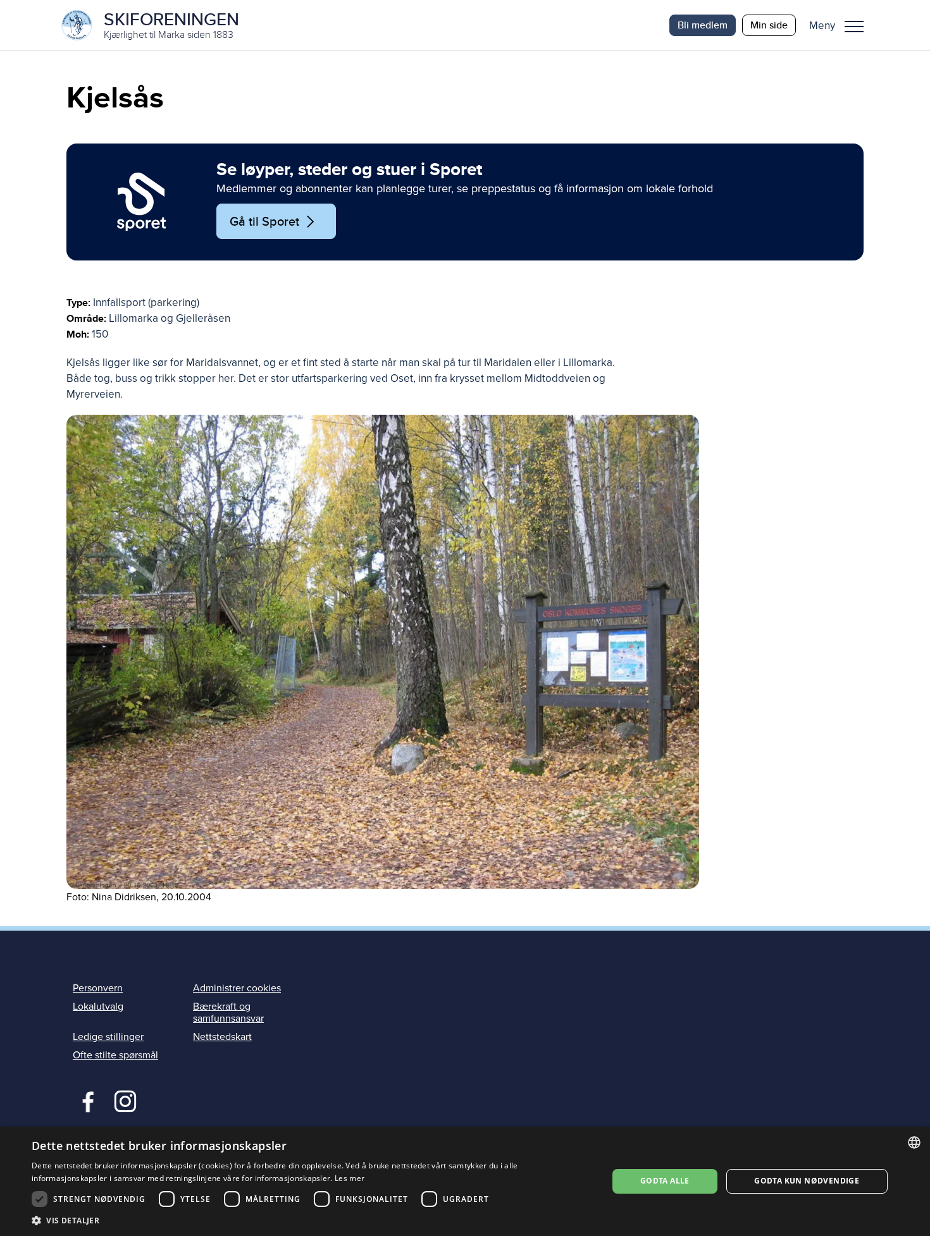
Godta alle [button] (665, 1180)
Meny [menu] (854, 25)
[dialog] (465, 1181)
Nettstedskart (222, 1037)
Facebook (85, 1100)
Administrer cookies (237, 988)
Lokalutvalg (98, 1006)
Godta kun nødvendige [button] (806, 1180)
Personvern (98, 988)
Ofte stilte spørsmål (115, 1055)
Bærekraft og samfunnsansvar (228, 1012)
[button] (841, 25)
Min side (769, 25)
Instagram (125, 1100)
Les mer (349, 1178)
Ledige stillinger (108, 1037)
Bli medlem (703, 25)
